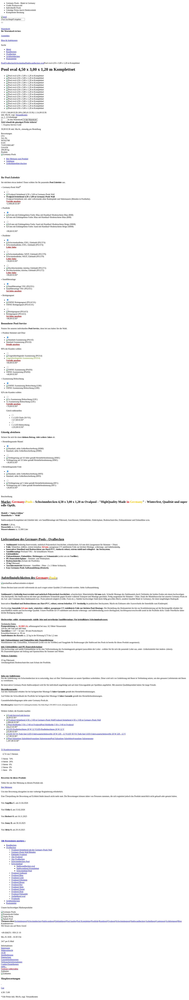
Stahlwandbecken (138, 921)
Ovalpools (15, 898)
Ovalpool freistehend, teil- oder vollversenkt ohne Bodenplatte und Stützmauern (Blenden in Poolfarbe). (48, 198)
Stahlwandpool (48, 921)
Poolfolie (94, 921)
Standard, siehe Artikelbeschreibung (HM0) (24, 451)
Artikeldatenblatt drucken (16, 163)
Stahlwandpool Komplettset (27, 868)
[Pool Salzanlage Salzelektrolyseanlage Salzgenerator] (28, 738)
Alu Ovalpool (16, 857)
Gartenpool (160, 921)
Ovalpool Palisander (19, 894)
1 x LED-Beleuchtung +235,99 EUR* (20, 426)
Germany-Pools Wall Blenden (23, 852)
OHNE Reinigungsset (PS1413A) (20, 305)
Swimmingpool (21, 921)
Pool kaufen (71, 921)
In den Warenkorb (30, 120)
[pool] (4, 17)
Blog (180, 921)
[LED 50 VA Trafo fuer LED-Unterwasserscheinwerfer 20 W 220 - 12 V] (36, 734)
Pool (3, 63)
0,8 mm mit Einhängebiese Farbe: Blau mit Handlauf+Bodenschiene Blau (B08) (38, 217)
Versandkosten (21, 115)
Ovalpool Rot (16, 885)
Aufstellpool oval (18, 896)
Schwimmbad (20, 63)
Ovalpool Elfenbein (19, 880)
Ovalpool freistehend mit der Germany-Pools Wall (31, 850)
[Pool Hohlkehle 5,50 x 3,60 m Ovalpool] (23, 725)
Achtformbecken (13, 56)
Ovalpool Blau (17, 875)
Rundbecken (11, 52)
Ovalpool (111, 921)
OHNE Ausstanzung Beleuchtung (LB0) (22, 388)
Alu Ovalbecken (18, 859)
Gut (2, 988)
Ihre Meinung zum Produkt (17, 159)
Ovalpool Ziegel (18, 889)
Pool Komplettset (84, 921)
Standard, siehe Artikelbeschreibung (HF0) (23, 476)
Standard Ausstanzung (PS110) (18, 343)
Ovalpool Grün (17, 878)
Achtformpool (171, 921)
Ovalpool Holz (17, 891)
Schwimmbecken (35, 921)
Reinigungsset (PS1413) (16, 316)
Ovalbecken (11, 54)
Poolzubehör (11, 59)
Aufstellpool (151, 921)
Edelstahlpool (60, 921)
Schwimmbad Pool (24, 871)
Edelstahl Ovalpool (19, 854)
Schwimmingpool (123, 921)
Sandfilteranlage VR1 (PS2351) (19, 290)
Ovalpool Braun (17, 882)
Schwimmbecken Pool (20, 861)
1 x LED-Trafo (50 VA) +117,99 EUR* (21, 419)
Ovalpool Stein (17, 887)
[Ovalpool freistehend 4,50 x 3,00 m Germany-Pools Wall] (30, 720)
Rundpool (103, 921)
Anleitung (10, 161)
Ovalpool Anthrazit (19, 873)
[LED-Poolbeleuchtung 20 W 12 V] (21, 729)
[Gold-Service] (12, 715)
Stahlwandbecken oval (35, 63)
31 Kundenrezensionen (10, 750)
